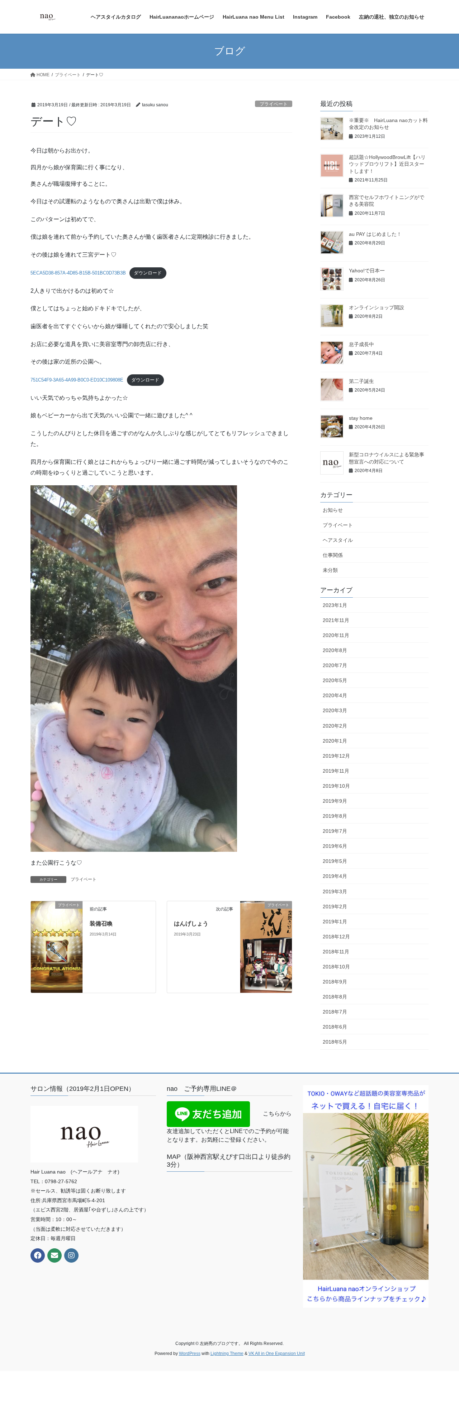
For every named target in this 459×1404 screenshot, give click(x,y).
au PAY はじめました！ (375, 234)
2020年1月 (335, 741)
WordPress (189, 1353)
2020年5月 (335, 680)
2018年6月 (335, 1027)
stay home (361, 418)
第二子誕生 (361, 381)
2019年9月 (335, 801)
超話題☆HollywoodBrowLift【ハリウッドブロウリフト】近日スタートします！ (387, 164)
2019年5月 (335, 861)
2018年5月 (335, 1042)
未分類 (330, 570)
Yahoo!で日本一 (367, 270)
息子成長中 (361, 344)
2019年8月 (335, 816)
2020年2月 (335, 726)
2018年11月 (336, 951)
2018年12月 (336, 936)
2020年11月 (336, 635)
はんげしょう (191, 923)
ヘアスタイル (338, 540)
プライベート (274, 104)
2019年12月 (336, 756)
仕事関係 (333, 555)
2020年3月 (335, 710)
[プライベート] (56, 947)
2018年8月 (335, 997)
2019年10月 (336, 786)
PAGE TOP (441, 1355)
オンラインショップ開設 (376, 307)
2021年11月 (336, 620)
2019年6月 (335, 846)
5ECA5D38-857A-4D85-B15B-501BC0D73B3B (78, 273)
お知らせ (333, 510)
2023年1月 (335, 605)
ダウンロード (148, 273)
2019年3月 (335, 891)
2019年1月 (335, 921)
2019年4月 (335, 876)
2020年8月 (335, 650)
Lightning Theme (226, 1353)
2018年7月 (335, 1012)
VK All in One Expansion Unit (277, 1353)
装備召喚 (101, 923)
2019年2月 (335, 906)
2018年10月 (336, 967)
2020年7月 (335, 665)
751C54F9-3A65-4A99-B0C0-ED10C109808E (76, 380)
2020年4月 (335, 695)
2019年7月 (335, 831)
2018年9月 (335, 982)
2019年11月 (336, 771)
